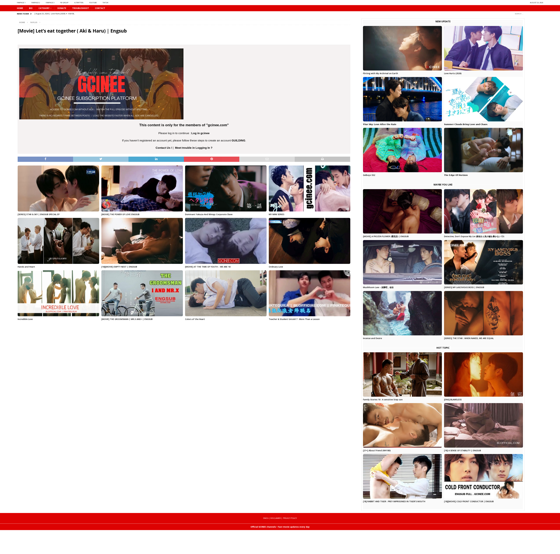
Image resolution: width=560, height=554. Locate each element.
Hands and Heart (26, 266)
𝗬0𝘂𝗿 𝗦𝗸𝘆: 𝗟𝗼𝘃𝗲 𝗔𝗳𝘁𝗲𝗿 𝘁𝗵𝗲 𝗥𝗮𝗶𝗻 (379, 124)
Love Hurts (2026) (452, 73)
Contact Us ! (164, 147)
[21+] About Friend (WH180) (377, 450)
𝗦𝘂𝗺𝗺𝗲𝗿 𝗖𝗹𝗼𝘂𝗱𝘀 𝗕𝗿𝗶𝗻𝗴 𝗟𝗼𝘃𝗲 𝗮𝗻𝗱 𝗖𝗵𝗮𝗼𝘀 (465, 124)
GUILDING (238, 140)
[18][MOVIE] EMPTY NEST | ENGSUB (119, 266)
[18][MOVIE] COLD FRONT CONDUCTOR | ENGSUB (469, 501)
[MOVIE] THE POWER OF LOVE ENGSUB (120, 214)
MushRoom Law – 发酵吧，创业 (378, 287)
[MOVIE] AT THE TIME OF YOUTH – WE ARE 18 (207, 266)
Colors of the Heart (195, 319)
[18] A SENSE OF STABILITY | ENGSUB (462, 450)
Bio (31, 8)
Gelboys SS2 (369, 175)
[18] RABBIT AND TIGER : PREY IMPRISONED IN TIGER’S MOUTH (394, 501)
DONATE (61, 8)
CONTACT (100, 8)
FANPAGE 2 (35, 2)
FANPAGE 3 (50, 2)
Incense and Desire (372, 338)
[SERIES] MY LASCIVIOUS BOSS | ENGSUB (464, 287)
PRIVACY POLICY (290, 518)
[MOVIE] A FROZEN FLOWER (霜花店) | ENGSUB (386, 236)
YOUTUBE (93, 2)
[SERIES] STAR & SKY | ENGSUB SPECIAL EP (39, 214)
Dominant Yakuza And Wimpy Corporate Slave (208, 214)
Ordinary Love (276, 266)
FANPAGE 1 (21, 2)
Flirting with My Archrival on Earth (380, 73)
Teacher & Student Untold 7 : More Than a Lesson (294, 319)
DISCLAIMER (275, 518)
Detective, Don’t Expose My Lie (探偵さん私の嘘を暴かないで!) (474, 236)
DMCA (265, 518)
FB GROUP (64, 2)
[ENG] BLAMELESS (453, 399)
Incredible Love (25, 319)
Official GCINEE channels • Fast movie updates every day (280, 526)
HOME (20, 8)
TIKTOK (105, 2)
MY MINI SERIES (276, 214)
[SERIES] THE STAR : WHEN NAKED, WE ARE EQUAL (469, 338)
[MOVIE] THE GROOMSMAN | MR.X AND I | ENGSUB (127, 319)
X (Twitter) (78, 2)
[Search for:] (527, 13)
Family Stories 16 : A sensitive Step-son (383, 399)
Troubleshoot (80, 8)
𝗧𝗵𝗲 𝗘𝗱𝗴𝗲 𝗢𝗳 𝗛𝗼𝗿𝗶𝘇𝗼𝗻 (456, 175)
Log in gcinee (200, 133)
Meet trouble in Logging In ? (193, 147)
